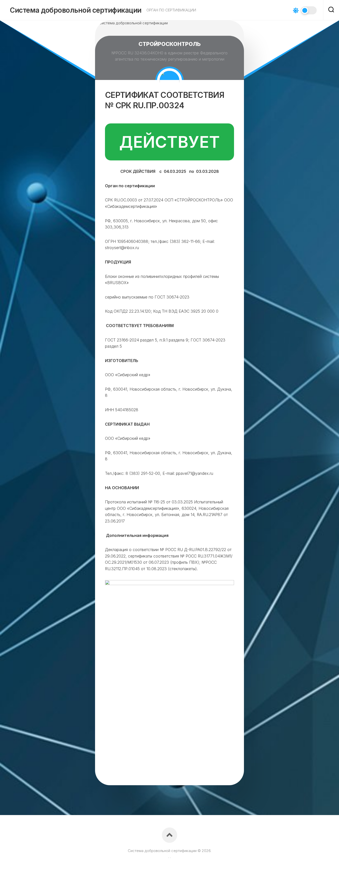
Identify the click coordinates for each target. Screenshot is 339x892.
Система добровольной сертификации (75, 10)
